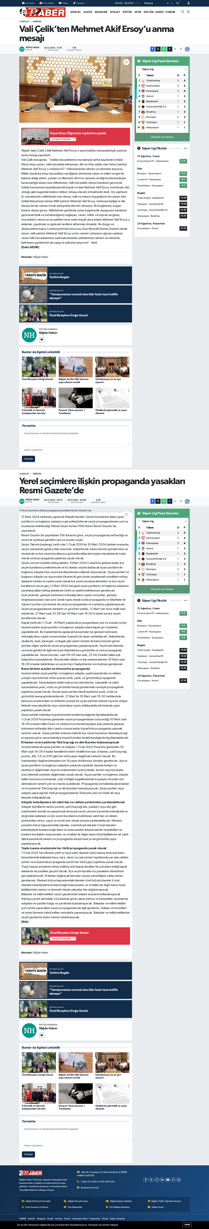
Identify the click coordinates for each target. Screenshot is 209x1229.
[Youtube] (167, 1179)
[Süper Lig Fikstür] (185, 148)
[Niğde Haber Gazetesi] (42, 11)
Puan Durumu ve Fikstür (36, 1207)
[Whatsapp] (173, 1179)
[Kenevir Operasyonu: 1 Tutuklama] (76, 398)
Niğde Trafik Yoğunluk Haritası (166, 1201)
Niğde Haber (48, 332)
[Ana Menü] (188, 12)
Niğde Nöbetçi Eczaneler (38, 1201)
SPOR (137, 12)
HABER (22, 1218)
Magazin (41, 1218)
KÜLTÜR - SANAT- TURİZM (159, 12)
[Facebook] (145, 1179)
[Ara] (183, 12)
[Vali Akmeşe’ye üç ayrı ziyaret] (112, 367)
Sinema (58, 1218)
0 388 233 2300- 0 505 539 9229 (98, 1182)
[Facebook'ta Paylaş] (152, 49)
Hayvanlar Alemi (80, 1218)
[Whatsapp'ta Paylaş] (163, 49)
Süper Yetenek (117, 1218)
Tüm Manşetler (74, 1207)
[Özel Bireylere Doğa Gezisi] (39, 367)
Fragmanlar (94, 1218)
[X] (151, 1179)
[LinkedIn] (162, 1179)
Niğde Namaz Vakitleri (121, 1201)
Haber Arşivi (158, 1207)
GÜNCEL (75, 12)
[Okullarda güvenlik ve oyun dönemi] (112, 398)
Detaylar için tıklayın (162, 137)
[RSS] (178, 1179)
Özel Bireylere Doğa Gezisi (37, 379)
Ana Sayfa (29, 3)
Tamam (187, 1224)
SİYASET (115, 12)
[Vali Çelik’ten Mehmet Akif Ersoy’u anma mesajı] (75, 89)
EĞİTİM (127, 12)
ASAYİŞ (87, 12)
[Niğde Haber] (29, 335)
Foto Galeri (48, 3)
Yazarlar (80, 3)
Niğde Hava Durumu (78, 1201)
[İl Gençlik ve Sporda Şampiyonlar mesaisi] (39, 398)
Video (65, 3)
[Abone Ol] (187, 49)
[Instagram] (156, 1179)
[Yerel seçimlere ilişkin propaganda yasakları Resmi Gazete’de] (75, 511)
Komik (50, 1218)
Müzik (105, 1218)
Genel (67, 1218)
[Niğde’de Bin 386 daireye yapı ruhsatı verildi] (76, 367)
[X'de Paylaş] (157, 49)
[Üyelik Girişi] (187, 3)
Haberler (24, 22)
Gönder (28, 459)
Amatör (31, 1218)
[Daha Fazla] (169, 49)
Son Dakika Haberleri (119, 1207)
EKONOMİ (101, 12)
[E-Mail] (41, 339)
